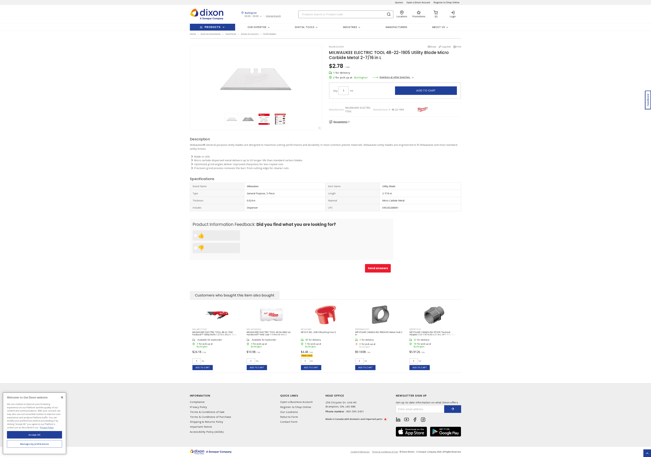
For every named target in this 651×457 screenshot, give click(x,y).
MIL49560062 (254, 329)
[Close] (62, 397)
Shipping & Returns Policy (206, 421)
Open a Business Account (296, 402)
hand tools (230, 33)
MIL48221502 (199, 329)
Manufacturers (396, 27)
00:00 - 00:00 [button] (252, 16)
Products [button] (213, 27)
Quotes (399, 2)
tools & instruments (211, 33)
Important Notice (201, 426)
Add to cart (426, 90)
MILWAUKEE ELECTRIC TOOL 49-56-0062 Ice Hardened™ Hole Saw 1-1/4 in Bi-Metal (269, 333)
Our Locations (289, 412)
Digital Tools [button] (304, 27)
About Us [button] (438, 27)
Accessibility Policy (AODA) (207, 431)
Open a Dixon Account (418, 2)
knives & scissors (250, 33)
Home (193, 33)
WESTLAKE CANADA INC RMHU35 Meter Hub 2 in (378, 333)
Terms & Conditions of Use (385, 451)
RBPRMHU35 (362, 329)
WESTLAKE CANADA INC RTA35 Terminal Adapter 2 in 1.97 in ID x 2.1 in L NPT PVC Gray (433, 333)
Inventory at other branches (395, 77)
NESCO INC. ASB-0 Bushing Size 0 (318, 332)
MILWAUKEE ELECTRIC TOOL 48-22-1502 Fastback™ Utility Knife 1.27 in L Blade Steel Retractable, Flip (214, 334)
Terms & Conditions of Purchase (210, 416)
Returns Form (289, 416)
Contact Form (288, 421)
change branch (273, 16)
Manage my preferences (34, 443)
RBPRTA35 (415, 329)
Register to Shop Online (446, 2)
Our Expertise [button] (257, 27)
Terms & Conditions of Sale (207, 412)
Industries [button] (350, 27)
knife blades (269, 33)
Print (458, 46)
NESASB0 (306, 329)
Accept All (34, 434)
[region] (34, 423)
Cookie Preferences (360, 452)
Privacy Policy (198, 407)
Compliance (197, 402)
